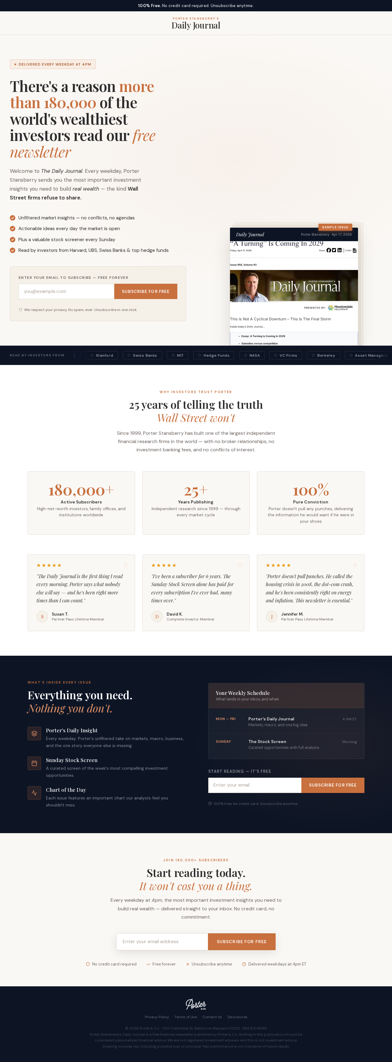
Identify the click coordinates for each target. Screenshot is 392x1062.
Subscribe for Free (146, 291)
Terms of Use (186, 1017)
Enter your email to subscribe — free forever (73, 277)
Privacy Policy (157, 1017)
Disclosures (237, 1017)
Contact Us (212, 1017)
